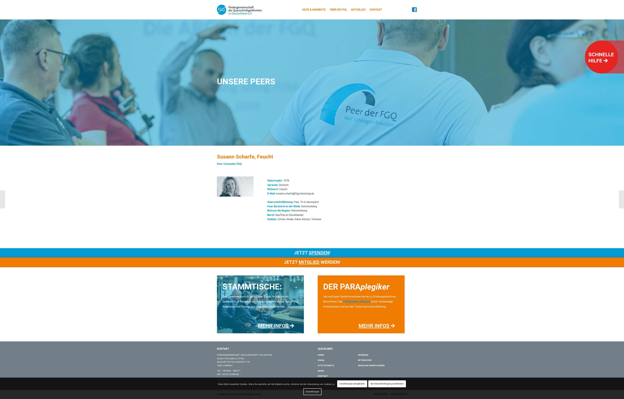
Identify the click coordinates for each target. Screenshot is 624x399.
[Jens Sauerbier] (2, 199)
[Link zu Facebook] (414, 9)
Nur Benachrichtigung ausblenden (387, 384)
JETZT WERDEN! (312, 262)
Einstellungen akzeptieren (352, 384)
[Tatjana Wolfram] (621, 199)
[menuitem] (314, 9)
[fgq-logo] (239, 9)
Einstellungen (312, 392)
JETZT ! (312, 252)
